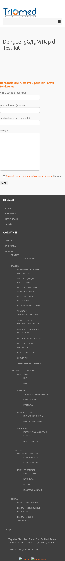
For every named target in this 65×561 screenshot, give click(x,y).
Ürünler (9, 252)
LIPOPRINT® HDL (31, 463)
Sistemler (22, 429)
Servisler (22, 358)
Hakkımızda (10, 214)
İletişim (8, 224)
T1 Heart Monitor (26, 259)
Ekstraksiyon (24, 412)
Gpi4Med (15, 255)
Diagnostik (16, 450)
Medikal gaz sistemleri (29, 338)
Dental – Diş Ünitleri (27, 503)
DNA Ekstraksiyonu (33, 416)
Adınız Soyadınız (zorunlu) (13, 93)
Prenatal (28, 405)
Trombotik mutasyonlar (36, 394)
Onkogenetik (30, 400)
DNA (25, 383)
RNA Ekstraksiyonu (33, 421)
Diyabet (27, 485)
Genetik (21, 391)
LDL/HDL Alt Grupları (27, 454)
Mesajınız (5, 131)
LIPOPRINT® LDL (30, 457)
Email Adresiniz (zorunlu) (12, 105)
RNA (25, 378)
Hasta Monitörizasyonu (29, 306)
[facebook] (38, 558)
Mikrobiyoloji (24, 374)
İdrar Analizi (29, 474)
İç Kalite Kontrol (26, 470)
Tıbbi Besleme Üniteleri (29, 363)
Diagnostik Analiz (32, 490)
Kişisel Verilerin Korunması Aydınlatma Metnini (29, 176)
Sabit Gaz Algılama (27, 353)
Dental (14, 499)
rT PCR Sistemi (30, 441)
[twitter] (25, 558)
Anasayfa (9, 208)
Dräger (15, 266)
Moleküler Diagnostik (22, 371)
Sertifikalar (11, 219)
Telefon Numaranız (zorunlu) (15, 118)
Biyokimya (28, 479)
